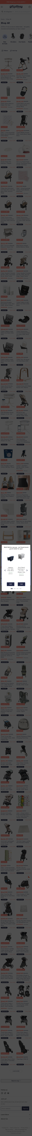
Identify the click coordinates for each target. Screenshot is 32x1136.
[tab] (12, 588)
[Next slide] (27, 570)
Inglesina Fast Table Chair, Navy (10, 569)
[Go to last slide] (5, 570)
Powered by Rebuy (16, 592)
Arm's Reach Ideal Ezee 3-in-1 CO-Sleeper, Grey (21, 570)
